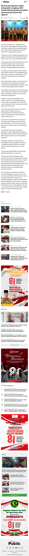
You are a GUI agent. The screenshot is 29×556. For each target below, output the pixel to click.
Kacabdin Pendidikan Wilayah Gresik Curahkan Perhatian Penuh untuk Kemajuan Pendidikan (13, 341)
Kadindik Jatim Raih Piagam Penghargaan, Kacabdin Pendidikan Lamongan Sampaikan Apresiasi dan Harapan (12, 330)
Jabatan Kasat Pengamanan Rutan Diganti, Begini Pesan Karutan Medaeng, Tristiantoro (14, 325)
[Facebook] (7, 548)
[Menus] (1, 1)
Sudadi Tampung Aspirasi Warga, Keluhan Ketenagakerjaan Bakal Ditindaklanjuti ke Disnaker (17, 489)
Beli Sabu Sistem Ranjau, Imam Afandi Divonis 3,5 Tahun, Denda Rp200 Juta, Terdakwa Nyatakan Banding (18, 220)
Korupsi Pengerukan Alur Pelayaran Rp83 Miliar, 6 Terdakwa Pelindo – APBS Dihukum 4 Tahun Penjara (15, 410)
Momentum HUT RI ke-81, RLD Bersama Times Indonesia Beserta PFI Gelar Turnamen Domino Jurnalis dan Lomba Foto (18, 250)
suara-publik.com (8, 17)
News (11, 207)
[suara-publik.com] (6, 1)
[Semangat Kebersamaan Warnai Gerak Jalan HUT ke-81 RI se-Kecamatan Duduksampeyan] (5, 239)
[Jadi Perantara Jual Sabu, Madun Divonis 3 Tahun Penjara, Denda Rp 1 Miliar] (5, 229)
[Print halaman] (27, 18)
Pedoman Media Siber (20, 551)
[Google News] (19, 548)
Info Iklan (14, 552)
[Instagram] (13, 548)
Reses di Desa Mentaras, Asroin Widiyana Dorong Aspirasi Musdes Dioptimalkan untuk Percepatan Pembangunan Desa (13, 335)
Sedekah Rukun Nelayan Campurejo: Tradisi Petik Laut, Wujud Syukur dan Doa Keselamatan (19, 259)
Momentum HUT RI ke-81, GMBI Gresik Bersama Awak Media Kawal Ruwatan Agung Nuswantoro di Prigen (15, 395)
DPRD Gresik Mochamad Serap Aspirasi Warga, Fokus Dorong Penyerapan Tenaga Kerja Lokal (18, 211)
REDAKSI (4, 551)
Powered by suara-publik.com (14, 554)
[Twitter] (10, 548)
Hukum (12, 216)
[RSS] (22, 548)
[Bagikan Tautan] (21, 18)
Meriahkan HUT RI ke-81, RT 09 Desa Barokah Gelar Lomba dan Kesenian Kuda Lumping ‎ (15, 390)
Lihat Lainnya (13, 345)
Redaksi (7, 192)
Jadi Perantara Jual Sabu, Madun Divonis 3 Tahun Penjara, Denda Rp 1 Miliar (17, 229)
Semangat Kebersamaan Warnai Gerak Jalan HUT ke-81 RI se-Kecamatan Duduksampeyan (19, 240)
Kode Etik (10, 551)
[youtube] (16, 548)
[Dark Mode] (25, 1)
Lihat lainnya (14, 495)
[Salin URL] (24, 18)
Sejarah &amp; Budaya (16, 255)
